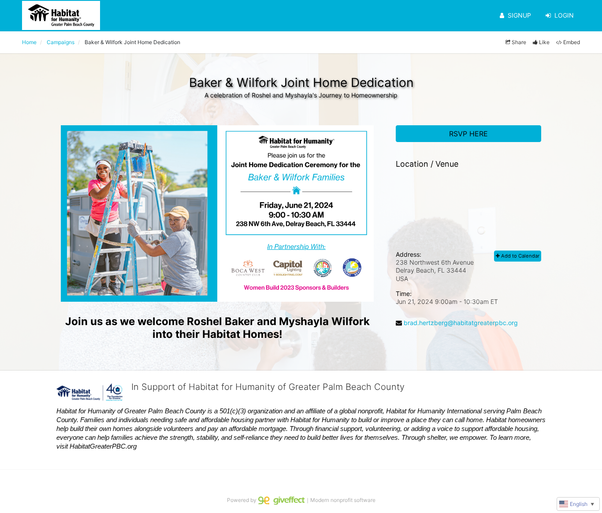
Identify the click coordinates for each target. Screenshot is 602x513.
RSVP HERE (468, 133)
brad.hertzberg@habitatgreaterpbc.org (461, 322)
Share (519, 42)
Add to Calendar (519, 256)
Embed (571, 42)
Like (544, 42)
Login (564, 15)
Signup (519, 15)
